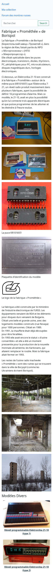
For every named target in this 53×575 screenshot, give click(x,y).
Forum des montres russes (16, 15)
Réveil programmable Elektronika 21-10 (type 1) (26, 532)
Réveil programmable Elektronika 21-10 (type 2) (26, 568)
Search (43, 23)
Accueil (5, 4)
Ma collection (9, 9)
